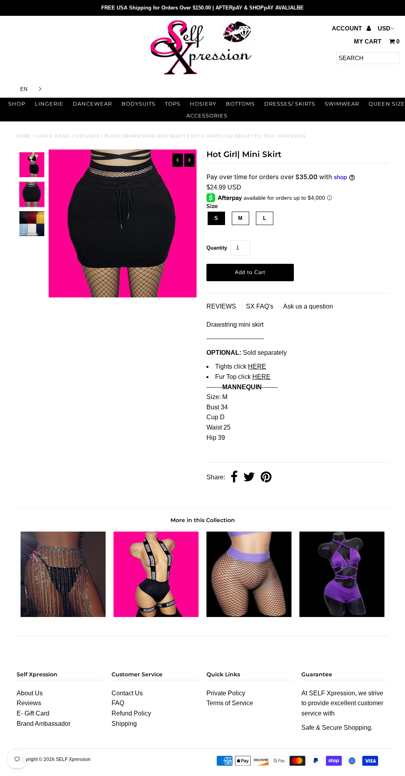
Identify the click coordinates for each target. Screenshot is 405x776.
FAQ (118, 703)
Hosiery (203, 103)
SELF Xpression (73, 759)
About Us (30, 693)
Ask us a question (308, 306)
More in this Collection (202, 520)
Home (24, 136)
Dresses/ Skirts (289, 103)
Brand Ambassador (43, 723)
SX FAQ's (260, 306)
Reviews (29, 703)
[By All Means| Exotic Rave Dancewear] (341, 614)
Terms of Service (229, 703)
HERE (257, 366)
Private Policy (225, 693)
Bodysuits (138, 103)
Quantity (216, 248)
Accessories (206, 115)
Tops (172, 103)
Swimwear (342, 103)
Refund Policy (131, 713)
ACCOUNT (347, 28)
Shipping (124, 723)
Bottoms (240, 103)
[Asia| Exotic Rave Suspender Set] (156, 614)
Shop (16, 103)
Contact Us (127, 693)
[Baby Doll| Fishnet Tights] (248, 614)
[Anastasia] (63, 614)
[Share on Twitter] (249, 478)
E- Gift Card (33, 713)
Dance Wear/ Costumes (68, 136)
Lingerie (49, 103)
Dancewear (92, 103)
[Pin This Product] (266, 478)
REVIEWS (222, 306)
